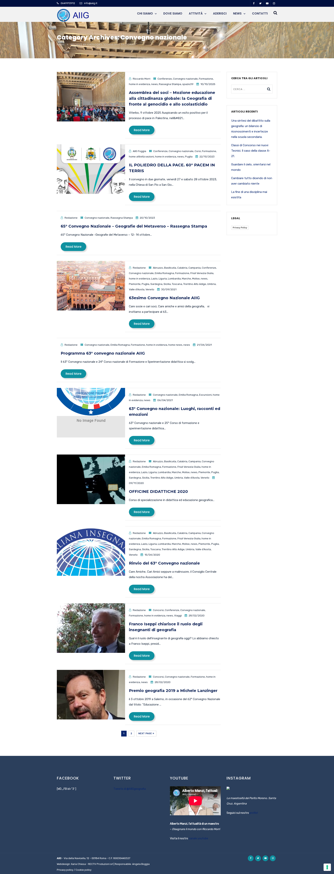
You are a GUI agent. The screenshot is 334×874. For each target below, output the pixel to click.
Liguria (163, 278)
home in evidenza (139, 84)
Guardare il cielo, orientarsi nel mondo (250, 167)
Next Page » (146, 733)
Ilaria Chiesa (78, 864)
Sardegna (156, 283)
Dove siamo (172, 13)
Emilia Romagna (164, 273)
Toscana (177, 283)
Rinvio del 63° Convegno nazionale (164, 563)
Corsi (198, 151)
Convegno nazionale (185, 78)
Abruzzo (158, 267)
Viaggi (178, 615)
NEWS (237, 13)
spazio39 (187, 84)
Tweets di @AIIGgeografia (129, 789)
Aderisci (220, 13)
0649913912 (68, 3)
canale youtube (198, 838)
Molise (196, 278)
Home (61, 44)
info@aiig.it (90, 3)
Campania (194, 267)
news (154, 84)
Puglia (189, 156)
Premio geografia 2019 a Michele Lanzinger (173, 690)
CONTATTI (260, 13)
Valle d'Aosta (136, 289)
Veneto (150, 289)
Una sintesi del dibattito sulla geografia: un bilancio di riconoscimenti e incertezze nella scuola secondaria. (250, 129)
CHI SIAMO (145, 13)
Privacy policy (65, 869)
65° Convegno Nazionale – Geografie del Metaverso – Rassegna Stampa (134, 226)
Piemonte (135, 283)
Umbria (211, 283)
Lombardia (174, 278)
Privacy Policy (240, 227)
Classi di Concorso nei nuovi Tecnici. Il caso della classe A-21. (250, 151)
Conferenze (165, 78)
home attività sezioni (141, 156)
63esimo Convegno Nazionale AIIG (164, 298)
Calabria (182, 267)
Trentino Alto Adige (194, 283)
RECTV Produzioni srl (100, 864)
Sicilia (167, 283)
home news (175, 344)
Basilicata (170, 267)
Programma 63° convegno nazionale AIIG (103, 353)
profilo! (254, 813)
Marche (186, 278)
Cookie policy (83, 869)
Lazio (154, 278)
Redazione (71, 217)
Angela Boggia (141, 864)
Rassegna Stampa (170, 84)
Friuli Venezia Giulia (201, 273)
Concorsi (158, 610)
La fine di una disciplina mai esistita (249, 194)
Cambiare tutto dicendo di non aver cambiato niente (251, 180)
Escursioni (205, 394)
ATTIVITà (196, 13)
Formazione (206, 78)
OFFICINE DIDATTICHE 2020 (158, 491)
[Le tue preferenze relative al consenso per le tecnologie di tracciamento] (327, 867)
